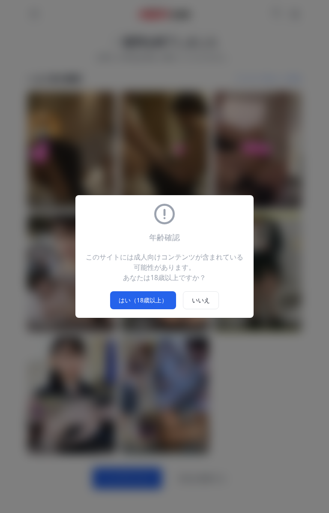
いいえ (201, 300)
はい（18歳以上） (143, 300)
